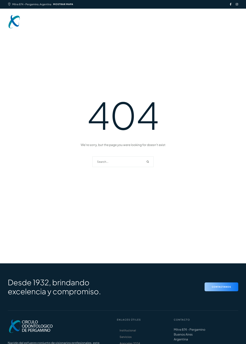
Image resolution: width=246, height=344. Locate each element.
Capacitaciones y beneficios (157, 19)
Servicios (99, 19)
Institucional (78, 19)
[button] (212, 22)
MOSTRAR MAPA (63, 4)
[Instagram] (237, 4)
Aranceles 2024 (121, 19)
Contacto (123, 24)
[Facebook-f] (230, 4)
